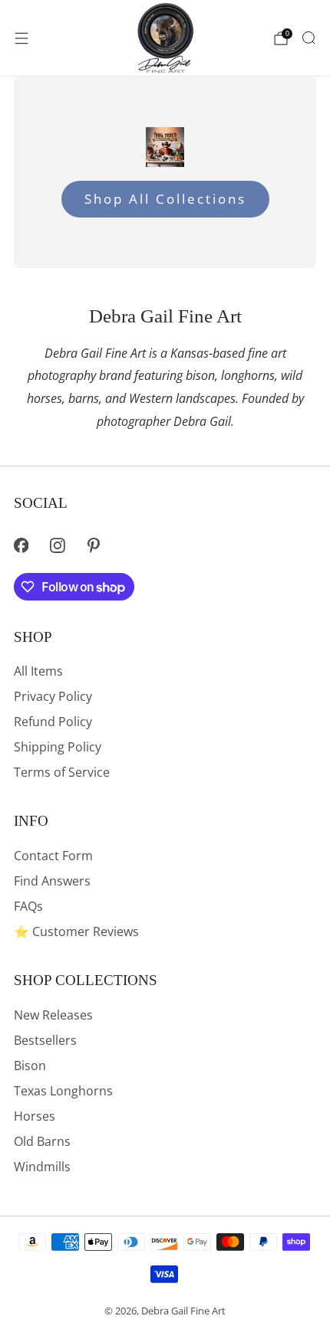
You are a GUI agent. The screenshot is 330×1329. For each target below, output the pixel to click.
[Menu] (21, 38)
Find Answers (52, 880)
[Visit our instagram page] (57, 545)
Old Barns (42, 1141)
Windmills (42, 1166)
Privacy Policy (53, 696)
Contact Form (53, 855)
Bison (30, 1065)
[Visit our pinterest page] (94, 545)
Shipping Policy (57, 746)
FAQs (28, 906)
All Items (38, 671)
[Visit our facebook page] (21, 545)
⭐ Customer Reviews (76, 931)
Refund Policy (53, 721)
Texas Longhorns (63, 1090)
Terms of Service (62, 772)
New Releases (53, 1015)
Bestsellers (45, 1040)
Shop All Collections (165, 199)
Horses (34, 1116)
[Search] (308, 37)
